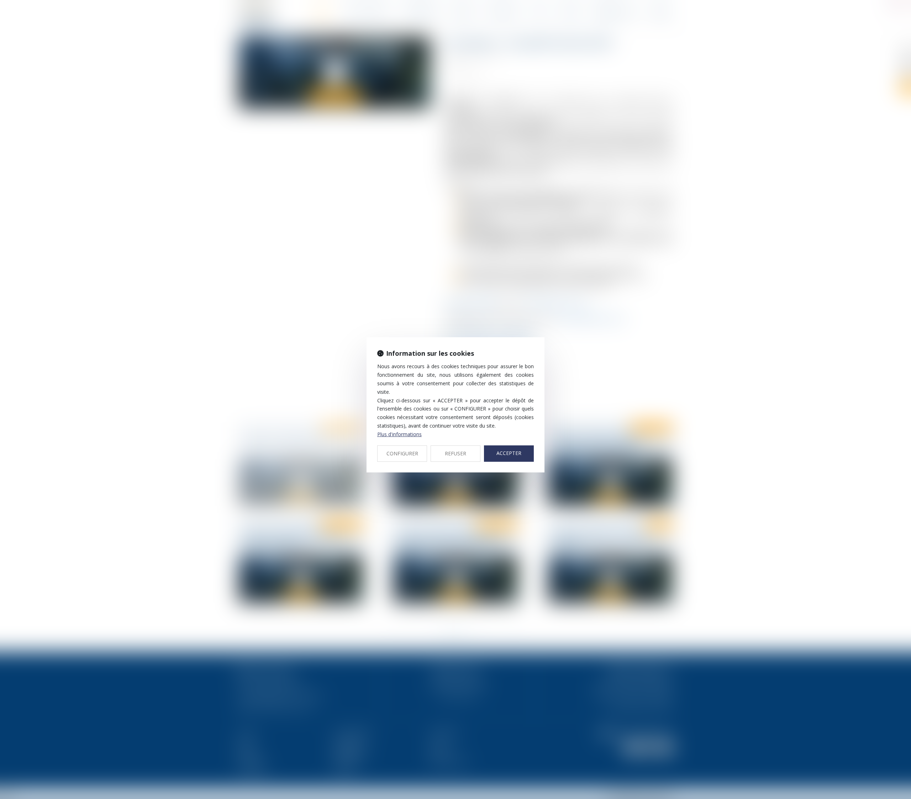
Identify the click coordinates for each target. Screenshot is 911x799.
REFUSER (455, 453)
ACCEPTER (508, 453)
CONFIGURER (402, 453)
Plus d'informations (399, 434)
